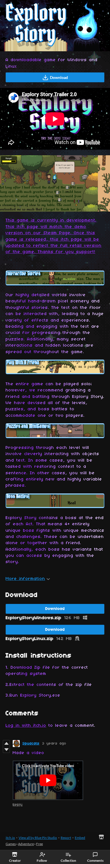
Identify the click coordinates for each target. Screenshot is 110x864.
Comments (95, 860)
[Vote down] (6, 749)
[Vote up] (6, 743)
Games (11, 844)
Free (39, 844)
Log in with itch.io (26, 725)
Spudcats (31, 743)
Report (66, 838)
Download (59, 77)
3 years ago (54, 743)
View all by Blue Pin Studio (38, 838)
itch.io (10, 838)
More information (25, 579)
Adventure (26, 844)
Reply (18, 805)
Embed (80, 838)
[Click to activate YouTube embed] (48, 780)
